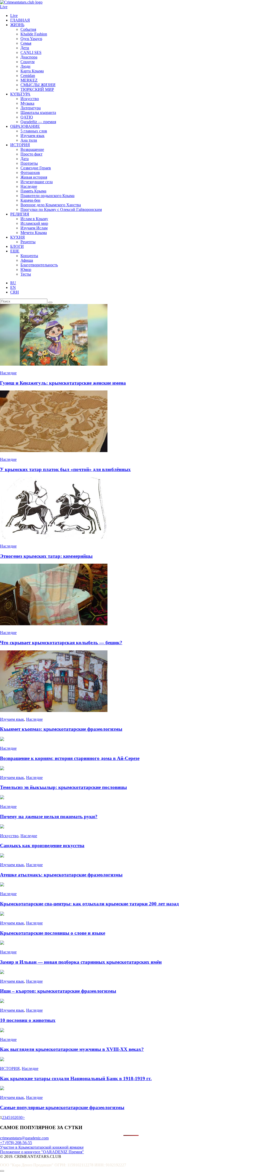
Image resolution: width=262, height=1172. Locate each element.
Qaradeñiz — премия (38, 122)
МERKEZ (29, 80)
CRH (14, 292)
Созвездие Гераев (35, 168)
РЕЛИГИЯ (19, 214)
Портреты (29, 163)
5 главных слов (33, 131)
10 (12, 1117)
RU (13, 283)
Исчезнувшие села (36, 182)
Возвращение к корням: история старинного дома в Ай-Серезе (69, 758)
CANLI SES (30, 52)
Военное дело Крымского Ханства (50, 205)
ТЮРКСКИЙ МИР (37, 89)
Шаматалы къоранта (38, 112)
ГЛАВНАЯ (20, 20)
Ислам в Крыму (34, 219)
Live (3, 7)
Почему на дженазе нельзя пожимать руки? (48, 816)
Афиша (26, 260)
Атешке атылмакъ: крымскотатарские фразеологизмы (61, 874)
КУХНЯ (17, 237)
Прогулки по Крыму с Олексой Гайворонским (61, 209)
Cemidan (27, 75)
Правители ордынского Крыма (47, 195)
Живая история (33, 177)
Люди (25, 66)
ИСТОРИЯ (20, 145)
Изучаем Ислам (34, 228)
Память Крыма (33, 191)
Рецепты (28, 242)
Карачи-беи (30, 200)
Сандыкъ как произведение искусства (42, 845)
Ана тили (28, 140)
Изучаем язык (32, 135)
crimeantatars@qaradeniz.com (24, 1138)
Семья (25, 43)
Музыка (27, 103)
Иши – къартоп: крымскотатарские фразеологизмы (58, 991)
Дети (24, 48)
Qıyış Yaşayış (31, 38)
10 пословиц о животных (28, 1020)
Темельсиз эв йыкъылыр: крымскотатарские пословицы (63, 787)
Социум (27, 62)
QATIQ (26, 117)
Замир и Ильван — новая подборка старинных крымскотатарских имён (81, 962)
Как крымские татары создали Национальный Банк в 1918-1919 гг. (76, 1078)
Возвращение (32, 149)
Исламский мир (34, 223)
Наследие (28, 186)
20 (16, 1117)
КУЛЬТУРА (20, 94)
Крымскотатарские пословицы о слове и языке (52, 933)
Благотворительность (39, 265)
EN (13, 287)
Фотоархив (30, 172)
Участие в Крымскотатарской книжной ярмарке (42, 1147)
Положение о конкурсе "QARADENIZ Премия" (42, 1152)
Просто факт (31, 154)
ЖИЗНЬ (17, 25)
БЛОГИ (17, 246)
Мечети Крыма (33, 232)
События (28, 29)
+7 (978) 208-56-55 (16, 1142)
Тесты (25, 274)
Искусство (29, 98)
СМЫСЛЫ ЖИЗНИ (38, 85)
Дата (24, 159)
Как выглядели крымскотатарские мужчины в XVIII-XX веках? (72, 1049)
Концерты (29, 255)
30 (20, 1117)
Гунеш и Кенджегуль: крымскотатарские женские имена (63, 383)
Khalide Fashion (33, 34)
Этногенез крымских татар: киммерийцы (46, 556)
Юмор (25, 269)
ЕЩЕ (14, 251)
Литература (30, 108)
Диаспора (28, 57)
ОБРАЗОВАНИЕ (25, 126)
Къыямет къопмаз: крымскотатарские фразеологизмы (61, 729)
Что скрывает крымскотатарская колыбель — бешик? (61, 642)
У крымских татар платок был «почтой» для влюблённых (65, 469)
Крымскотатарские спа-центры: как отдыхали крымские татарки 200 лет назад (89, 903)
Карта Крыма (32, 71)
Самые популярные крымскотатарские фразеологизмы (62, 1107)
